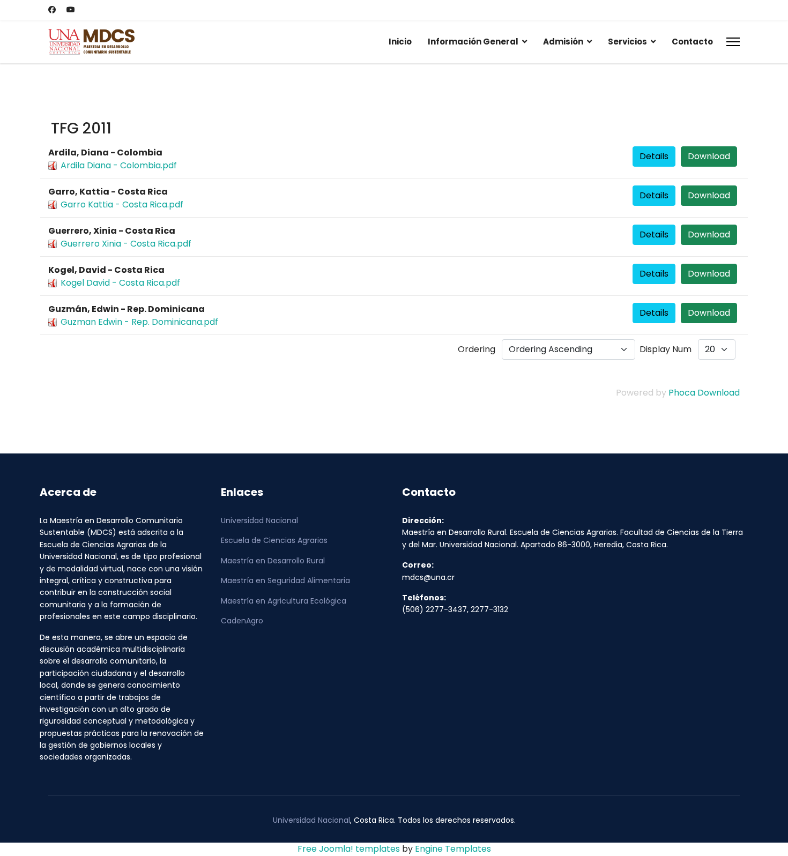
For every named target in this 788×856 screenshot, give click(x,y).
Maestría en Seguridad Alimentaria (285, 580)
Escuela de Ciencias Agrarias (274, 540)
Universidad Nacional (259, 520)
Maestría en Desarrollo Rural (273, 560)
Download (709, 156)
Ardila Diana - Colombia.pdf (119, 165)
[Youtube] (70, 9)
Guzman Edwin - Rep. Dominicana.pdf (139, 322)
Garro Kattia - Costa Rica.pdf (122, 204)
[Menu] (733, 41)
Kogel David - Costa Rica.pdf (120, 283)
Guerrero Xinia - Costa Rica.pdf (126, 243)
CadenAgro (242, 620)
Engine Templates (453, 849)
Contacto (692, 41)
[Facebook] (52, 9)
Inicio (400, 41)
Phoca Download (704, 392)
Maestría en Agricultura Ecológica (283, 601)
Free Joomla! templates (349, 849)
